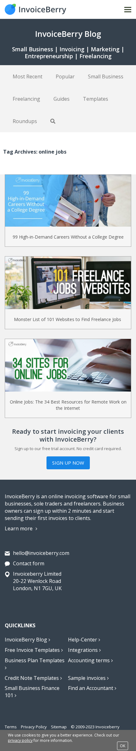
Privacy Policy (34, 727)
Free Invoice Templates (33, 650)
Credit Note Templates (32, 678)
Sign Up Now (68, 463)
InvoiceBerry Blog (26, 639)
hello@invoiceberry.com (41, 553)
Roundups (25, 121)
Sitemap (59, 727)
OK (122, 745)
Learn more (19, 528)
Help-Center (83, 639)
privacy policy (20, 740)
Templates (95, 98)
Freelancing (26, 98)
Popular (65, 76)
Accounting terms (89, 660)
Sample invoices (87, 678)
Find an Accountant (91, 688)
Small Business (105, 76)
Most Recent (27, 76)
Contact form (28, 563)
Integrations (83, 650)
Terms (11, 727)
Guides (61, 98)
